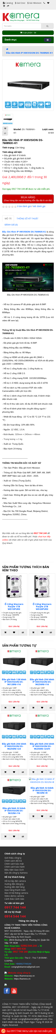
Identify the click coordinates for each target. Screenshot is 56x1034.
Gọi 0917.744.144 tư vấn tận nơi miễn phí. (29, 1031)
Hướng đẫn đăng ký (14, 884)
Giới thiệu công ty (12, 857)
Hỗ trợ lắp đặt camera (15, 881)
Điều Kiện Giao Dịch (14, 869)
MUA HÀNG (28, 198)
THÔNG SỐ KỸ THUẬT (27, 218)
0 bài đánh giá (24, 206)
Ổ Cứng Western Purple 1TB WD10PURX (14, 606)
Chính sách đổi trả (13, 860)
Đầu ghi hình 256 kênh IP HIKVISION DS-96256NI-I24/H (42, 746)
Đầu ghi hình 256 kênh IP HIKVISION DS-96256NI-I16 (42, 682)
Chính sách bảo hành (14, 866)
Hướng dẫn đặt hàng (14, 886)
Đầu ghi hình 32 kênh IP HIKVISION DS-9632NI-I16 (14, 811)
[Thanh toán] (8, 5)
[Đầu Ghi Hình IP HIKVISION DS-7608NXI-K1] (28, 85)
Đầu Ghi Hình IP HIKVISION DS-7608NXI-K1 (29, 52)
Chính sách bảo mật (14, 863)
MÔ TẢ (8, 218)
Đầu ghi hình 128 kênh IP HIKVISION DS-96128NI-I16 (14, 682)
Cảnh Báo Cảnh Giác (14, 898)
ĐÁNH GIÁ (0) (11, 224)
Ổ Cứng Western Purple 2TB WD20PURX (42, 606)
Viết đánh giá (39, 206)
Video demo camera (14, 895)
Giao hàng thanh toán (15, 889)
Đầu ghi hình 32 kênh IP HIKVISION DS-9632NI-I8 (42, 790)
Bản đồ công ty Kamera (15, 872)
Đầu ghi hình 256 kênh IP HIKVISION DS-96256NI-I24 (14, 746)
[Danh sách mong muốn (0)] (48, 2)
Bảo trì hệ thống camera (16, 892)
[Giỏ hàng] (4, 5)
